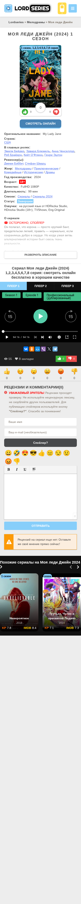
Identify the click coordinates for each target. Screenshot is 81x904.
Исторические (33, 172)
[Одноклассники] (31, 348)
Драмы (50, 172)
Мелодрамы (36, 22)
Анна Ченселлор (63, 151)
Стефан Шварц (35, 163)
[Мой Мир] (37, 348)
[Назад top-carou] (71, 567)
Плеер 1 (13, 286)
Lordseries (16, 22)
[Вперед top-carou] (78, 567)
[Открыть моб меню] (73, 8)
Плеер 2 (40, 286)
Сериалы (24, 196)
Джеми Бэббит (13, 163)
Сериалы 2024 (43, 196)
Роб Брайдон (13, 155)
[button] (8, 469)
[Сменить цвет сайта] (62, 8)
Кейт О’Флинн (33, 155)
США (7, 142)
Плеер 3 (67, 286)
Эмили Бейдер (14, 151)
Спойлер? (40, 442)
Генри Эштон (53, 155)
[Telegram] (55, 348)
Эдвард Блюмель (38, 151)
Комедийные (13, 172)
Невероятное (19, 618)
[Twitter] (49, 348)
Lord (32, 8)
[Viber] (43, 348)
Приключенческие (46, 168)
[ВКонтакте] (25, 348)
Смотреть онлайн (40, 123)
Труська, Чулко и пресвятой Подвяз (61, 616)
